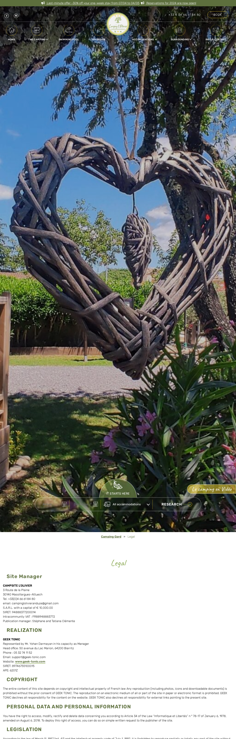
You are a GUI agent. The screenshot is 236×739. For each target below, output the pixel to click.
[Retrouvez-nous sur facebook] (4, 14)
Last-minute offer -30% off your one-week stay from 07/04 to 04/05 (92, 3)
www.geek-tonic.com (30, 661)
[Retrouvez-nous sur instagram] (14, 14)
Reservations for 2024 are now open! (171, 3)
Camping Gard (111, 536)
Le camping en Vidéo (211, 489)
